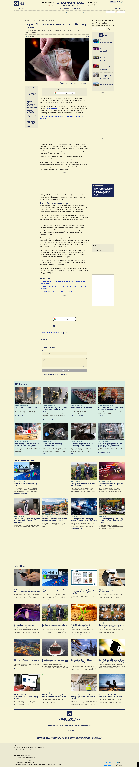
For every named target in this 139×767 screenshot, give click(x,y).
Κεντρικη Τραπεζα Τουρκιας (54, 332)
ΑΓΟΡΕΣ (95, 245)
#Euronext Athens (45, 12)
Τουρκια (66, 332)
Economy (73, 8)
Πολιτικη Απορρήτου (62, 374)
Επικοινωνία (51, 725)
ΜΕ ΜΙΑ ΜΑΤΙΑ (96, 248)
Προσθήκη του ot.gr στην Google (65, 93)
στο (60, 326)
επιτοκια (43, 332)
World (79, 8)
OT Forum (113, 2)
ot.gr (26, 20)
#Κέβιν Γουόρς (85, 12)
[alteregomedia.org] (107, 765)
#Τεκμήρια (60, 12)
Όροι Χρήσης (52, 374)
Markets (60, 8)
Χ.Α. (15, 15)
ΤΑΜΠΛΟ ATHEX (97, 250)
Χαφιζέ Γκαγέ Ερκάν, (54, 108)
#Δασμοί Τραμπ (94, 12)
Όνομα (43, 350)
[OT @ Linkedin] (124, 2)
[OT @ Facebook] (117, 2)
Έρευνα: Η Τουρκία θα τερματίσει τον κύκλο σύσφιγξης (57, 291)
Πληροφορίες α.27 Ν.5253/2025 (83, 725)
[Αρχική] (19, 3)
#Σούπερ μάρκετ (75, 12)
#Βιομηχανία (67, 12)
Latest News (19, 566)
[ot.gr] (70, 5)
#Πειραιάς (53, 12)
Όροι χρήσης (59, 725)
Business (66, 8)
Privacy (66, 725)
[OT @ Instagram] (122, 2)
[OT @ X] (120, 2)
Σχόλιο (44, 357)
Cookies (71, 725)
